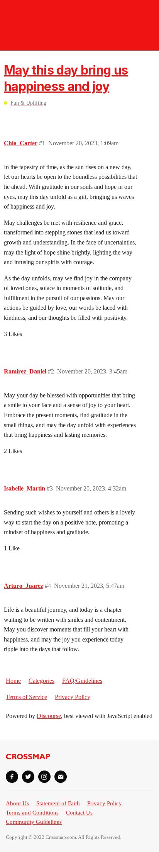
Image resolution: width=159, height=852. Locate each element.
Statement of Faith (58, 803)
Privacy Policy (72, 697)
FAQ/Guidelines (82, 680)
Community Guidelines (34, 822)
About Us (17, 803)
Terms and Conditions (32, 813)
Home (13, 680)
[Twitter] (28, 777)
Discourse (49, 716)
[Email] (60, 777)
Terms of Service (26, 697)
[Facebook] (12, 777)
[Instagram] (44, 777)
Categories (41, 680)
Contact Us (79, 813)
